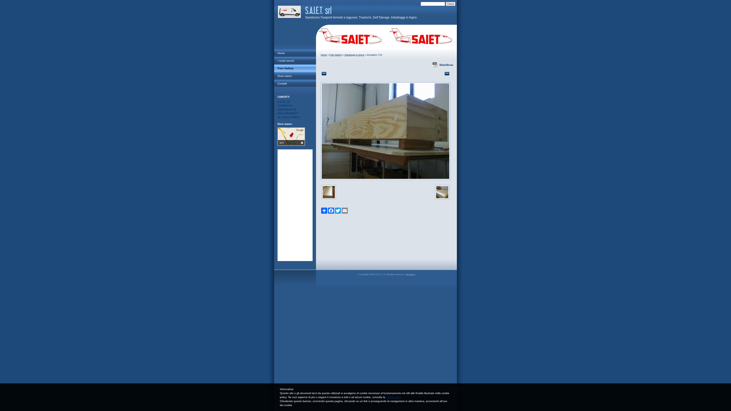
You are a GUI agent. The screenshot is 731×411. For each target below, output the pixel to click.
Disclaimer (410, 274)
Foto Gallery (336, 55)
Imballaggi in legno (354, 55)
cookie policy (393, 397)
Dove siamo (285, 75)
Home (324, 55)
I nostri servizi (286, 60)
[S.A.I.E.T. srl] (289, 12)
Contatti (282, 83)
